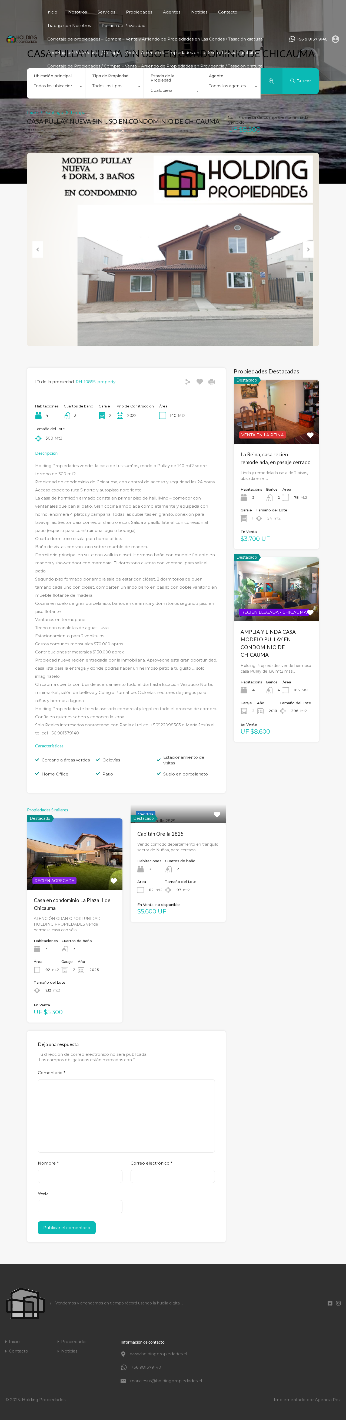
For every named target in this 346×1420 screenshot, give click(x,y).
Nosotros (77, 12)
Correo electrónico (151, 1163)
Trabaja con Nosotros (69, 25)
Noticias (199, 12)
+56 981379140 (146, 1367)
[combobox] (56, 87)
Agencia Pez (328, 1399)
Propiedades (139, 12)
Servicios (106, 12)
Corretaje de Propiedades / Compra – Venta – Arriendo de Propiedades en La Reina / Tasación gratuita (151, 52)
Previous (37, 249)
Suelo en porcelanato (185, 774)
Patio (107, 774)
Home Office (55, 774)
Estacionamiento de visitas (183, 760)
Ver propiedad (74, 875)
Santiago (54, 112)
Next (308, 249)
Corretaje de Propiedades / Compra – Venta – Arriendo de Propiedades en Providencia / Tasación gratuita (154, 66)
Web (43, 1193)
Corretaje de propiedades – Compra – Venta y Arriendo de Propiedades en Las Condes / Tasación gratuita (155, 39)
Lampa (78, 112)
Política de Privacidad (123, 25)
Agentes (171, 12)
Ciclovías (111, 760)
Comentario (51, 1072)
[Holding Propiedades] (21, 41)
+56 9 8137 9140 (312, 39)
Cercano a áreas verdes (66, 760)
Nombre (48, 1163)
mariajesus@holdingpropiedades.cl (164, 1380)
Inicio (51, 12)
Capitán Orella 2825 (160, 834)
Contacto (227, 12)
